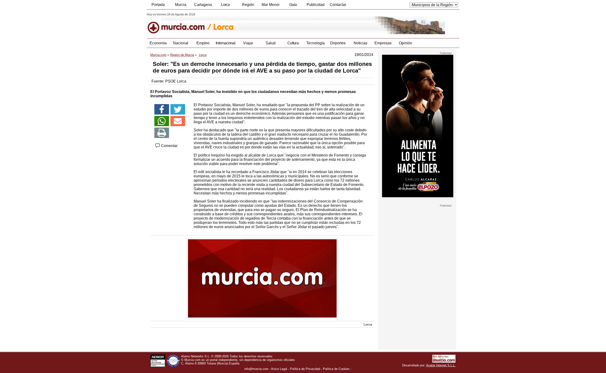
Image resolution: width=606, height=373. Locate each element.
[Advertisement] (417, 278)
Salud (271, 43)
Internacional (225, 43)
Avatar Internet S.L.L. (441, 365)
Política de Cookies (336, 369)
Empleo (202, 43)
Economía (158, 43)
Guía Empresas (293, 6)
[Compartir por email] (177, 121)
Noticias (360, 43)
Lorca (225, 5)
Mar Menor (271, 5)
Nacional (180, 43)
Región (248, 5)
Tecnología (315, 43)
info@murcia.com (256, 369)
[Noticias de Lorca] (262, 23)
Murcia (180, 5)
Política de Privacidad (305, 369)
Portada (158, 5)
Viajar (248, 43)
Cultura (293, 43)
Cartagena (203, 5)
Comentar (169, 146)
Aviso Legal (279, 369)
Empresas (383, 43)
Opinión (405, 43)
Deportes (338, 43)
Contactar (338, 5)
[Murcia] (179, 23)
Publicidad (316, 5)
